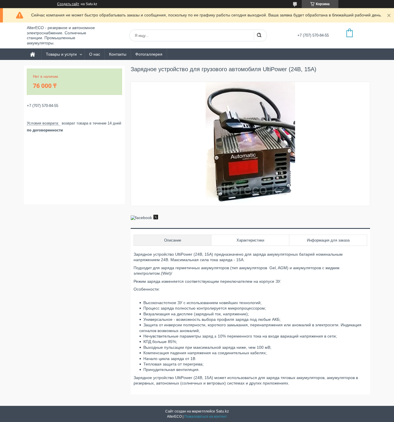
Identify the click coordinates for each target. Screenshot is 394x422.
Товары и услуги (61, 54)
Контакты (117, 54)
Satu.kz (222, 411)
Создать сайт (68, 4)
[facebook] (141, 217)
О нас (94, 54)
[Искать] (259, 35)
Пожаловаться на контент (205, 417)
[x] (155, 218)
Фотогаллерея (148, 54)
